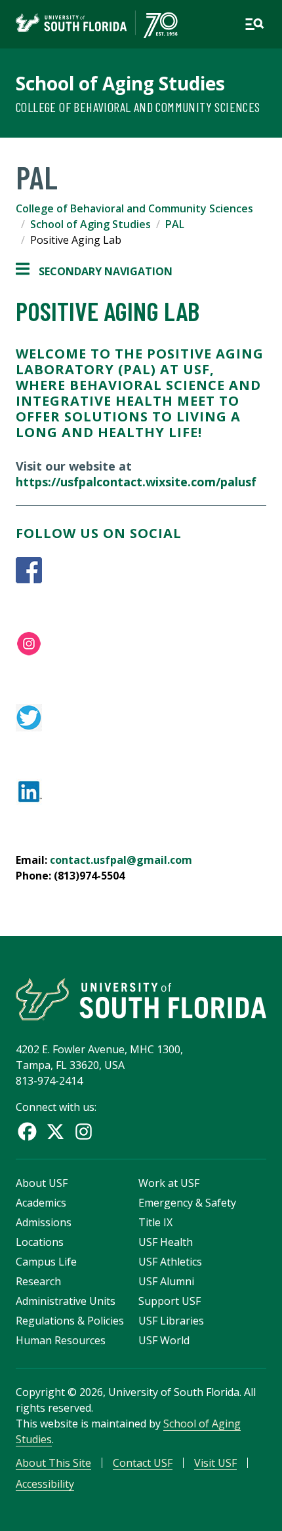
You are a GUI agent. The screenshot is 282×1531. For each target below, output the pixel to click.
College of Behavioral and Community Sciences (138, 107)
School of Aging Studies (120, 83)
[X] (55, 1131)
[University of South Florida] (141, 999)
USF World (164, 1340)
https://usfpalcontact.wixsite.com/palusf (136, 482)
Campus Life (46, 1261)
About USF (42, 1183)
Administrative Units (65, 1301)
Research (38, 1281)
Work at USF (168, 1183)
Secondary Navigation (94, 271)
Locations (40, 1242)
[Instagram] (83, 1131)
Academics (41, 1202)
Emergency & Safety (187, 1202)
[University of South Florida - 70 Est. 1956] (97, 24)
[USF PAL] (141, 643)
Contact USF (142, 1463)
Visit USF (215, 1463)
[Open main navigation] (254, 24)
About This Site (53, 1463)
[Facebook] (27, 1131)
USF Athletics (170, 1261)
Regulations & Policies (70, 1320)
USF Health (165, 1242)
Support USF (169, 1301)
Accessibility (45, 1484)
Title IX (155, 1222)
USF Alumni (166, 1281)
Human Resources (61, 1340)
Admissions (43, 1222)
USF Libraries (171, 1320)
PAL (174, 224)
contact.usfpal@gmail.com (122, 860)
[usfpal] (141, 570)
